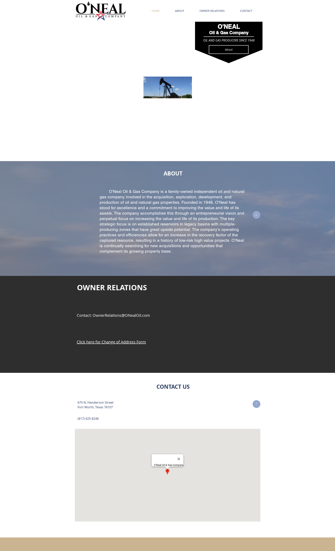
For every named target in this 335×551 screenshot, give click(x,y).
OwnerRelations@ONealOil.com (121, 315)
